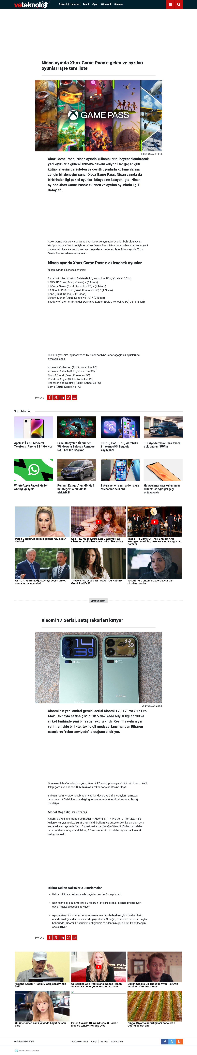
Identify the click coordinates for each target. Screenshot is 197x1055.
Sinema (118, 4)
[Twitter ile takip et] (172, 1041)
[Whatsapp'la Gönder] (68, 397)
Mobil (86, 4)
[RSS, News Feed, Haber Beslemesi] (179, 1041)
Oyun (95, 4)
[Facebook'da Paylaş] (49, 397)
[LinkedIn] (62, 397)
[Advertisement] (98, 33)
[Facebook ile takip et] (164, 1041)
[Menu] (170, 4)
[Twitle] (56, 397)
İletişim (104, 1041)
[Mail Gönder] (74, 397)
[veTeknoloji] (32, 4)
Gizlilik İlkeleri (117, 1041)
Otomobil (106, 4)
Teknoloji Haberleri (69, 4)
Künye (94, 1041)
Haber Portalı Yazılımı (29, 1051)
